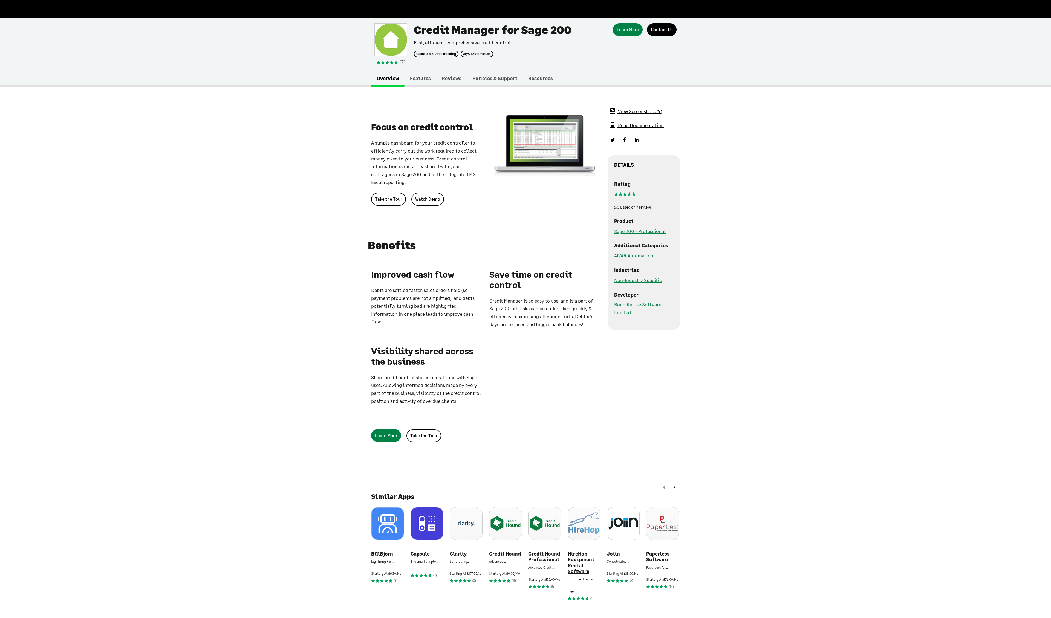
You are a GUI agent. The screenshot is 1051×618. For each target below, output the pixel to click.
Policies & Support (494, 78)
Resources (540, 78)
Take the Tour (388, 199)
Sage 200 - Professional (640, 231)
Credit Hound (505, 554)
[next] (674, 487)
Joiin (613, 554)
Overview (388, 78)
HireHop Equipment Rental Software (581, 562)
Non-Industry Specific (638, 280)
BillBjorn (382, 554)
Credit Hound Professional (544, 557)
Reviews (451, 78)
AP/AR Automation (477, 54)
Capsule (420, 554)
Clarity (458, 554)
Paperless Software (657, 557)
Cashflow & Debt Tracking (436, 54)
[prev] (663, 487)
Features (420, 78)
